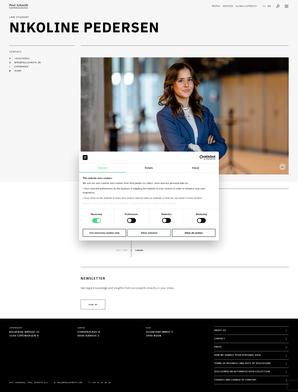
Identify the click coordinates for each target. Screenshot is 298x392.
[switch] (131, 220)
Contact (219, 339)
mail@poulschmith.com (69, 383)
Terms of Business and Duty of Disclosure (242, 363)
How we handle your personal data (237, 355)
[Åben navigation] (286, 6)
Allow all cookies (194, 233)
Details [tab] (149, 168)
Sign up (93, 304)
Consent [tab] (102, 168)
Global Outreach (246, 6)
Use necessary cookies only (104, 233)
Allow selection (149, 233)
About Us (220, 330)
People (216, 6)
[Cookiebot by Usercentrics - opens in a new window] (201, 157)
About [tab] (195, 168)
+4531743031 (22, 59)
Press (218, 347)
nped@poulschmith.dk (27, 63)
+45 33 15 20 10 (101, 383)
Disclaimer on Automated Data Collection (242, 372)
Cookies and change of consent (235, 380)
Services (228, 6)
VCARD (17, 71)
